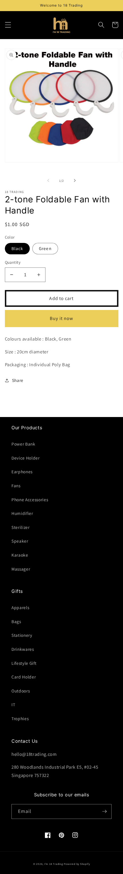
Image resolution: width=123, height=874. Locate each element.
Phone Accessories (29, 499)
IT (13, 704)
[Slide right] (74, 180)
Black (17, 248)
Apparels (20, 607)
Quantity (13, 262)
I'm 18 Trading (53, 864)
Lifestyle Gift (23, 663)
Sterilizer (20, 527)
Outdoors (20, 691)
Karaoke (19, 555)
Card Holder (23, 677)
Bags (16, 621)
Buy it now (62, 318)
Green (45, 248)
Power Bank (23, 444)
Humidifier (22, 513)
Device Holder (25, 458)
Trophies (20, 718)
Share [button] (17, 380)
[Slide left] (48, 180)
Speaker (19, 541)
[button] (8, 25)
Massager (20, 569)
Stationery (21, 635)
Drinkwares (22, 649)
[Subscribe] (104, 811)
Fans (16, 485)
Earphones (22, 471)
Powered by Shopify (77, 864)
